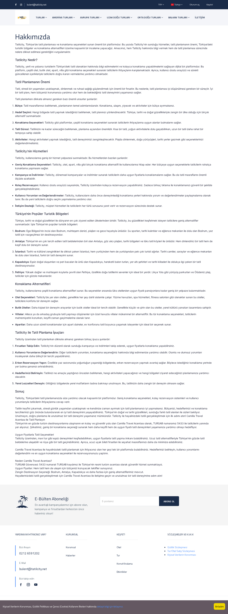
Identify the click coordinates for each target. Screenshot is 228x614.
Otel (119, 547)
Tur (118, 555)
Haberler (70, 555)
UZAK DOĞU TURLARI (119, 17)
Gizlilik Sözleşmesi (177, 547)
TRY (160, 4)
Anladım (219, 606)
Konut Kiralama (125, 563)
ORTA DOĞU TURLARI (149, 17)
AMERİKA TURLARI (62, 17)
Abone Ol (169, 501)
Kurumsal (71, 547)
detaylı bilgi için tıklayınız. (110, 606)
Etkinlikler (122, 572)
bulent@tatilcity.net (36, 4)
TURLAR (40, 17)
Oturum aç (195, 4)
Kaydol (209, 4)
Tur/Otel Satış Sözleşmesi (181, 551)
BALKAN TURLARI (178, 17)
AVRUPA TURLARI (90, 17)
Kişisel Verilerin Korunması (181, 555)
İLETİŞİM (200, 17)
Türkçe (177, 4)
